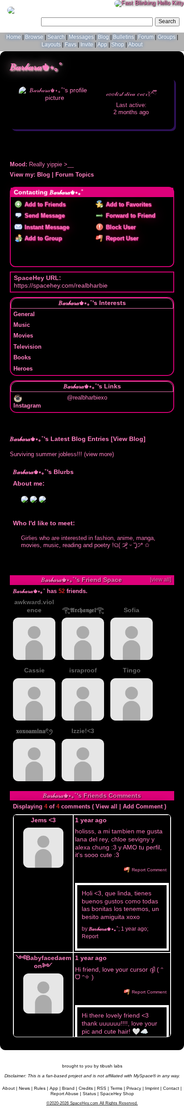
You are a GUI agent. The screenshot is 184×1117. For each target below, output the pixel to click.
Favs (70, 44)
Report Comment (148, 869)
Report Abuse (64, 1093)
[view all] (160, 579)
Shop (117, 44)
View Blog (128, 438)
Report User (121, 238)
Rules (40, 1088)
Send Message (44, 216)
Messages (81, 37)
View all (106, 807)
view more (99, 454)
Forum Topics (74, 175)
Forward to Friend (129, 216)
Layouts (51, 44)
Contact (171, 1088)
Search (167, 21)
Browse (34, 37)
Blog (103, 37)
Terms (116, 1088)
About (135, 44)
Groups (167, 37)
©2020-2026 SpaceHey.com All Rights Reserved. (92, 1103)
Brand (68, 1088)
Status (89, 1093)
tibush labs (111, 1065)
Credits (86, 1088)
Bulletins (123, 37)
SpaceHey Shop (117, 1093)
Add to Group (42, 238)
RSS (101, 1088)
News (24, 1088)
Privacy (133, 1088)
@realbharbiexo (87, 398)
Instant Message (46, 227)
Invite (86, 44)
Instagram (27, 406)
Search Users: (21, 20)
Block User (120, 227)
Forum (146, 37)
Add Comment (143, 807)
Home (13, 37)
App (102, 44)
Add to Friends (44, 205)
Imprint (152, 1088)
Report (90, 936)
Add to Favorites (127, 205)
